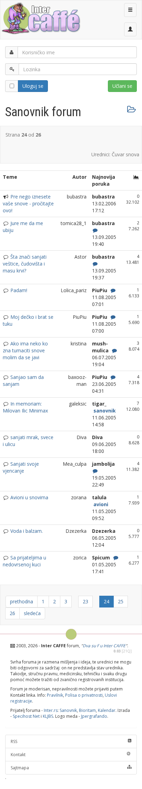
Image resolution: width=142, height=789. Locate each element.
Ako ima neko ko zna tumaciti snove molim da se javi (25, 350)
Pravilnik (55, 695)
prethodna (21, 601)
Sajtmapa (20, 768)
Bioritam (87, 710)
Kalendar (106, 710)
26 (12, 613)
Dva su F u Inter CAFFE (104, 646)
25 (120, 601)
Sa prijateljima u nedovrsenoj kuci (24, 561)
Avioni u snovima (29, 497)
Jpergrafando (94, 716)
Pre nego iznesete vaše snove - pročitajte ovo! (28, 203)
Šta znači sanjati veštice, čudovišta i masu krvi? (25, 263)
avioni (100, 504)
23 (85, 601)
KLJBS (48, 716)
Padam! (18, 290)
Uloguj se (32, 86)
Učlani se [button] (122, 86)
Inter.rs (51, 710)
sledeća (32, 613)
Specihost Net (26, 716)
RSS (14, 741)
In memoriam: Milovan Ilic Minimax (25, 407)
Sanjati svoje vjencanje (21, 467)
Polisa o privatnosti (84, 695)
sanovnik (104, 410)
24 (109, 601)
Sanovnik (68, 710)
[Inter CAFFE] (40, 18)
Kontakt (18, 755)
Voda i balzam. (26, 531)
